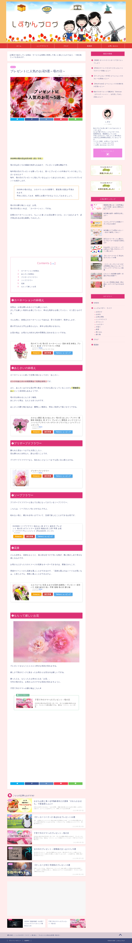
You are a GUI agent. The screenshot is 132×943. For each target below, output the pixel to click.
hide (52, 263)
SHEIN (96, 303)
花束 (23, 283)
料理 (97, 329)
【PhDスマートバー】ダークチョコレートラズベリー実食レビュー (108, 69)
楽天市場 (47, 353)
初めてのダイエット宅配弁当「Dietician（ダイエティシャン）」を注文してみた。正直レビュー (108, 94)
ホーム (18, 46)
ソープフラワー (27, 280)
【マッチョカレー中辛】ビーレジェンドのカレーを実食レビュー (108, 77)
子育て (98, 327)
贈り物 (13, 67)
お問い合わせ (113, 46)
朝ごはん (99, 332)
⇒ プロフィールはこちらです (103, 143)
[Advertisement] (46, 139)
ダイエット (100, 322)
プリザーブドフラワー (29, 277)
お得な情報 (100, 317)
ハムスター (100, 324)
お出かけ (99, 312)
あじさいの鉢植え (27, 274)
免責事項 (26, 940)
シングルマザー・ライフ (103, 308)
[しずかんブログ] (66, 41)
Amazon (36, 353)
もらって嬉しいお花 (28, 287)
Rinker (40, 347)
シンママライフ (42, 46)
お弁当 (98, 314)
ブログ (66, 46)
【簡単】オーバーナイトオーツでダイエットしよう (108, 61)
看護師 (89, 46)
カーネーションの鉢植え (30, 271)
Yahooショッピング (63, 353)
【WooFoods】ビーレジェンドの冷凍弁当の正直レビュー (108, 85)
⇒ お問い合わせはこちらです (103, 145)
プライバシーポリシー (15, 940)
